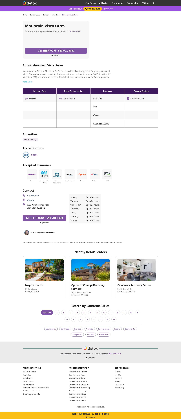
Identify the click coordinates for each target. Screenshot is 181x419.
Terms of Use (119, 384)
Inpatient (32, 98)
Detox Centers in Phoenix (77, 400)
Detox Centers (35, 15)
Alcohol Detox (27, 378)
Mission (117, 372)
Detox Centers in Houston (77, 397)
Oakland (90, 334)
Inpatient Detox (69, 98)
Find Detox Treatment (79, 368)
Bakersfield (103, 334)
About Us (118, 375)
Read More (27, 82)
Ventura (89, 329)
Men (95, 106)
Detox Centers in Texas (77, 375)
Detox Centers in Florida (77, 378)
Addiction (103, 3)
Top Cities (47, 312)
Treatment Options (32, 368)
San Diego (65, 329)
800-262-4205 (93, 8)
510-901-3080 (56, 50)
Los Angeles (51, 329)
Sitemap (117, 381)
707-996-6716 (75, 31)
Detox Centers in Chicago (77, 394)
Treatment (117, 3)
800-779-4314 (115, 354)
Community (132, 3)
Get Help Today (90, 414)
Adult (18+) (97, 98)
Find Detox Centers (29, 372)
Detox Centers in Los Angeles (79, 391)
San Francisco (103, 329)
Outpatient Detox (28, 384)
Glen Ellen (55, 15)
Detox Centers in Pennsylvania (79, 384)
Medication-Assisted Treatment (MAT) (36, 388)
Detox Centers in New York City (79, 388)
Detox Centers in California (78, 372)
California (46, 15)
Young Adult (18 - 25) (101, 123)
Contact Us (118, 378)
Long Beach (77, 334)
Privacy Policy (119, 388)
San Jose (77, 329)
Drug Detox (27, 375)
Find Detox (90, 3)
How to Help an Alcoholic (31, 394)
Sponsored (109, 9)
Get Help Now (75, 9)
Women (96, 115)
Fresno (117, 329)
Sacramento (130, 329)
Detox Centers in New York (78, 381)
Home (25, 15)
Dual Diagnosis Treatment (32, 391)
